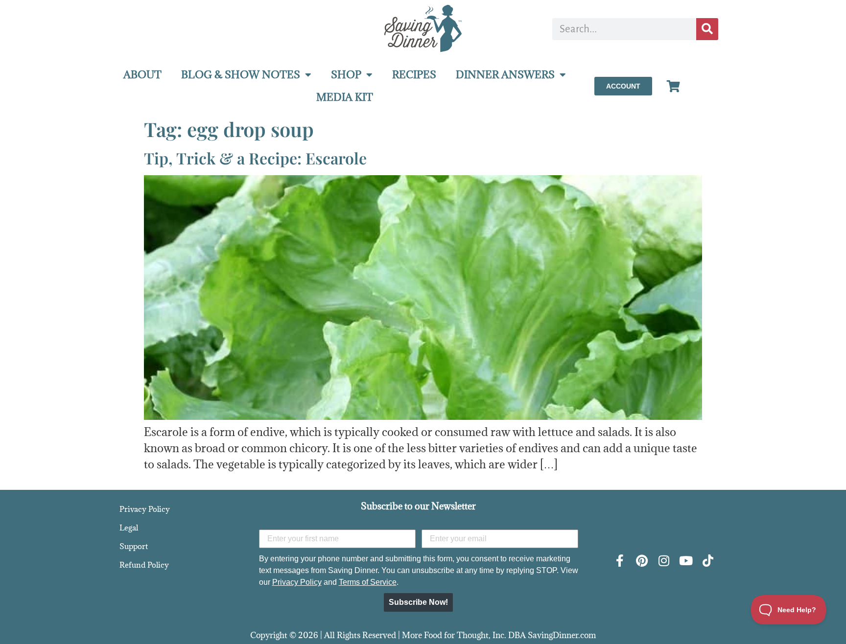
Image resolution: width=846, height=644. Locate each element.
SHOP (346, 74)
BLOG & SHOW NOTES (240, 74)
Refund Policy (144, 565)
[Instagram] (664, 560)
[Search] (707, 29)
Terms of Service (368, 582)
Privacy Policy (144, 509)
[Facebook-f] (619, 560)
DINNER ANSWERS (505, 74)
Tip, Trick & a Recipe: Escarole (255, 157)
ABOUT (142, 74)
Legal (128, 527)
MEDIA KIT (344, 97)
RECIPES (414, 74)
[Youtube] (686, 560)
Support (133, 546)
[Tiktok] (708, 560)
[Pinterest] (641, 560)
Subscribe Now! (418, 602)
